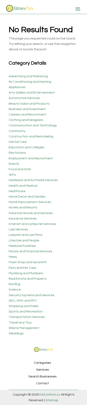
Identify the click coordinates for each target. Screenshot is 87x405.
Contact (42, 383)
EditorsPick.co (49, 394)
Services (42, 369)
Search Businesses (43, 376)
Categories (42, 362)
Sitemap (51, 400)
